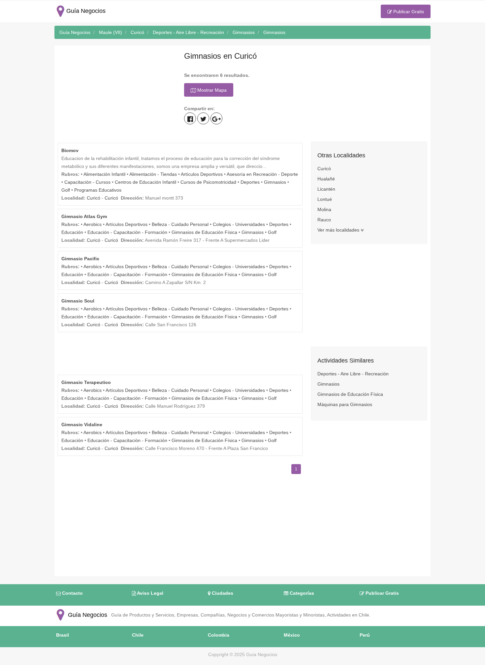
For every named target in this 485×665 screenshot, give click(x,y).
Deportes (250, 182)
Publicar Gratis (408, 11)
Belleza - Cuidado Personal (180, 224)
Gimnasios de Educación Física (204, 232)
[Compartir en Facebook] (190, 118)
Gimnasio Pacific (80, 258)
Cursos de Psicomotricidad (208, 182)
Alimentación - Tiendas (153, 174)
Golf (65, 190)
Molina (324, 209)
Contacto (72, 593)
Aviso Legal (149, 593)
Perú (365, 635)
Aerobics (92, 224)
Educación (72, 232)
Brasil (62, 635)
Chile (138, 635)
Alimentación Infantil (104, 174)
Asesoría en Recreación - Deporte (262, 174)
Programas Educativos (97, 190)
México (292, 635)
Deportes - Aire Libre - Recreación (353, 373)
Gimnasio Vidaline (81, 424)
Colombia (218, 635)
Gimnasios (275, 182)
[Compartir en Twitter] (203, 118)
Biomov (70, 150)
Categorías (301, 593)
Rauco (324, 219)
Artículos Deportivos (202, 174)
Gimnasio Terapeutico (86, 382)
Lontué (324, 199)
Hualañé (326, 178)
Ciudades (221, 593)
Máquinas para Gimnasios (344, 404)
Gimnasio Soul (77, 300)
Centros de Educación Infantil (145, 182)
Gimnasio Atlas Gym (84, 216)
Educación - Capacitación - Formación (127, 232)
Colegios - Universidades (239, 224)
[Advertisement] (116, 95)
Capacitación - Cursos (87, 182)
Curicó (93, 198)
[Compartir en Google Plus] (216, 118)
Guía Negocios (86, 615)
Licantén (326, 189)
